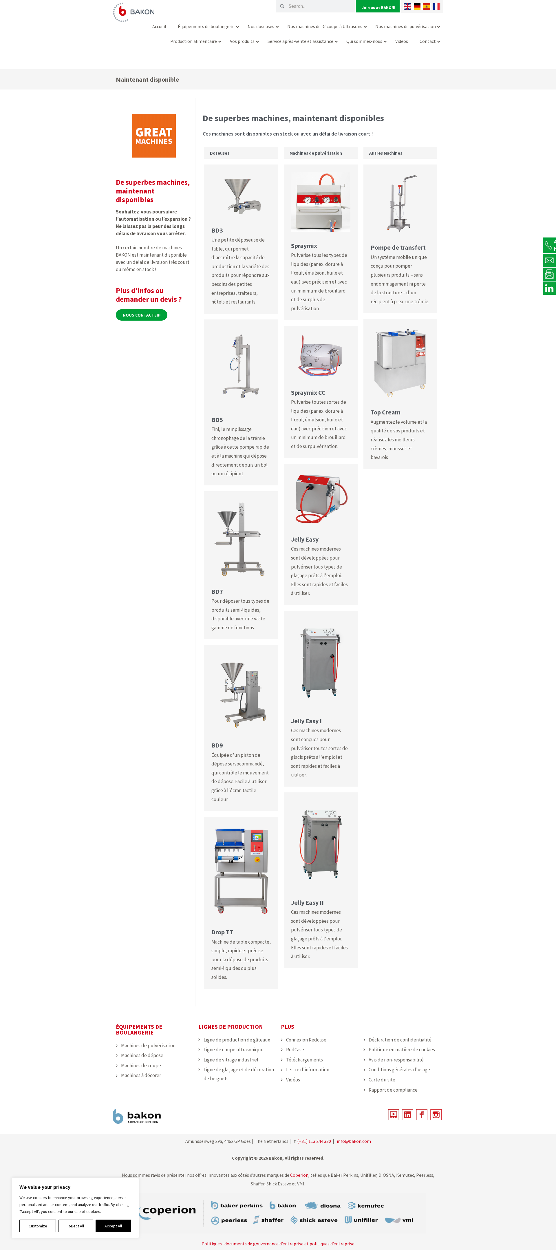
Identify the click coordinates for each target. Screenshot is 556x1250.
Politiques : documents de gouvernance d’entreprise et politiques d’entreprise (278, 1244)
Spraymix (304, 246)
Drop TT (222, 932)
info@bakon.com (354, 1141)
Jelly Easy (305, 539)
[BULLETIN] (549, 274)
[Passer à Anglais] (407, 6)
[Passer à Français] (436, 6)
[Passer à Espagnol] (426, 6)
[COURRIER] (549, 260)
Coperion (298, 1175)
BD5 (217, 420)
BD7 (217, 591)
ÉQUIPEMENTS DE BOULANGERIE (139, 1029)
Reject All (76, 1226)
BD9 (217, 745)
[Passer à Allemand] (417, 6)
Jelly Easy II (307, 902)
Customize (38, 1226)
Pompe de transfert (398, 247)
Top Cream (385, 412)
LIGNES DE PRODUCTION (230, 1026)
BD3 (217, 230)
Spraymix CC (308, 392)
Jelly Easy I (306, 721)
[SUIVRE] (549, 288)
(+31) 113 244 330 (314, 1141)
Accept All (113, 1226)
